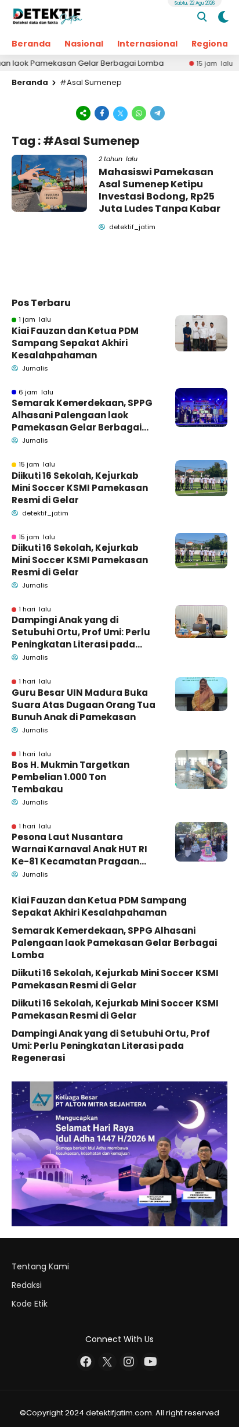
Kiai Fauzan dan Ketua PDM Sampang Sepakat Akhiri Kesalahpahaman (75, 343)
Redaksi (27, 1285)
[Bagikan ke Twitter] (120, 112)
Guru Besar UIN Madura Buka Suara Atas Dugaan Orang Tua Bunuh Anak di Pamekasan (83, 704)
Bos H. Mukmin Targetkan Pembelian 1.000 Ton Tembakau (70, 777)
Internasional (147, 43)
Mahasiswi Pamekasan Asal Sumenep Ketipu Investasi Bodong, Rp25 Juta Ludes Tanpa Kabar (159, 190)
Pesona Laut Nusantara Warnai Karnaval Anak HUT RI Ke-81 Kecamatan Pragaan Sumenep (79, 849)
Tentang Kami (40, 1266)
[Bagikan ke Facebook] (102, 112)
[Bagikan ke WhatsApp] (139, 112)
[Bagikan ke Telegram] (157, 112)
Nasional (83, 43)
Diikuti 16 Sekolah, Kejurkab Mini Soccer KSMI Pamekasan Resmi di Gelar (80, 487)
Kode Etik (30, 1303)
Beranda (31, 43)
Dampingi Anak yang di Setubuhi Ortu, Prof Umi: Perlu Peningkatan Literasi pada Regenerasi (81, 632)
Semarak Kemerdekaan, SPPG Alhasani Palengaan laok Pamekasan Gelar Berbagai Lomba (82, 415)
